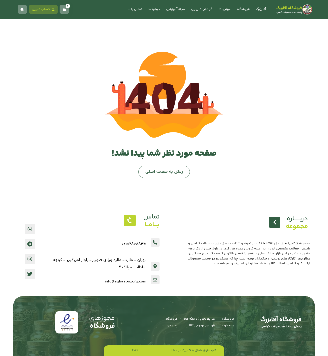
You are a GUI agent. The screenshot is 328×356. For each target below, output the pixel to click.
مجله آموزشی (175, 9)
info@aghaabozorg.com (125, 281)
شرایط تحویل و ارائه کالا (199, 319)
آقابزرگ (261, 9)
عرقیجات (225, 9)
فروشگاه (243, 9)
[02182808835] (155, 242)
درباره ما (154, 9)
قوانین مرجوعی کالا (202, 325)
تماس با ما (135, 9)
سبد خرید (228, 325)
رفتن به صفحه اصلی (164, 171)
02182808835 (133, 244)
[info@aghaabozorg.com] (155, 279)
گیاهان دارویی (201, 9)
